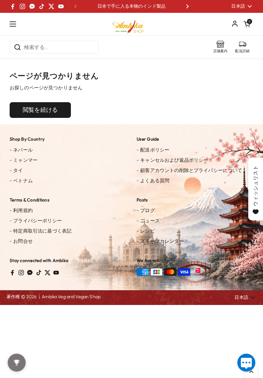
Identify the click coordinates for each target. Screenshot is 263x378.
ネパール (21, 150)
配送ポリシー (153, 150)
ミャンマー (24, 160)
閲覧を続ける (40, 109)
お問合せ (21, 241)
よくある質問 (153, 181)
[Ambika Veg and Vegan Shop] (131, 25)
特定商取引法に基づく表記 (41, 231)
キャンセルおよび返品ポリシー (172, 160)
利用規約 (21, 210)
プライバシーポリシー (36, 221)
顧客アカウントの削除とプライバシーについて (189, 170)
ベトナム (21, 181)
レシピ (146, 231)
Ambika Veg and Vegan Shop (71, 297)
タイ (16, 170)
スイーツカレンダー (160, 241)
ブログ (146, 210)
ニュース (148, 221)
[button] (247, 24)
